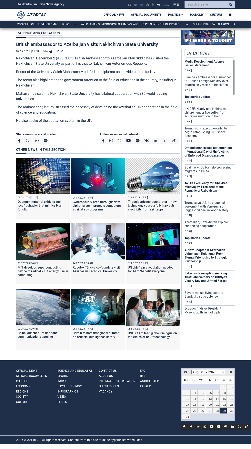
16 (231, 398)
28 (217, 410)
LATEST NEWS (198, 53)
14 (217, 398)
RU (135, 4)
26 (203, 410)
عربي (166, 4)
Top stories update (198, 97)
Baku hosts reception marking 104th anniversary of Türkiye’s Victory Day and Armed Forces (206, 277)
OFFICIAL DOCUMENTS (146, 14)
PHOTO (62, 402)
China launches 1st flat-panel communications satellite (38, 335)
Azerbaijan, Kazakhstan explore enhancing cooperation (206, 224)
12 (203, 398)
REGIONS (22, 391)
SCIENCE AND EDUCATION (39, 33)
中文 (176, 4)
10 (187, 398)
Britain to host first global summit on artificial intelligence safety (96, 335)
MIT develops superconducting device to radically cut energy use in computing (43, 271)
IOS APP (145, 386)
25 (194, 410)
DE (147, 4)
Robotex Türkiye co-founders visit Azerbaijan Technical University (96, 269)
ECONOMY (197, 14)
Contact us (108, 370)
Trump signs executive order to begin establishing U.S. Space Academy (206, 132)
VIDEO (61, 396)
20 (210, 404)
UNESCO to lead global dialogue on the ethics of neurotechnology (152, 335)
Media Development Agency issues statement (204, 63)
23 (231, 404)
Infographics (67, 391)
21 (217, 404)
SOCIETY (22, 396)
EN (141, 4)
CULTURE (216, 14)
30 (231, 410)
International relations (118, 381)
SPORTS (62, 376)
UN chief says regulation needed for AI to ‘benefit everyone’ (151, 269)
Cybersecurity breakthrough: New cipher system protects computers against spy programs (97, 205)
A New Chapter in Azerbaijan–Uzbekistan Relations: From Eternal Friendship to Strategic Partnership (206, 255)
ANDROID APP (149, 381)
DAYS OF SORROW (69, 386)
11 (194, 398)
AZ (129, 4)
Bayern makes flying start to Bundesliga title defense (204, 294)
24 (187, 410)
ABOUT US (106, 376)
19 (203, 404)
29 (224, 410)
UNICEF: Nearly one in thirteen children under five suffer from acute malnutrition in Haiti (205, 112)
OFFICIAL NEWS (114, 14)
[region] (210, 187)
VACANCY (105, 391)
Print (46, 51)
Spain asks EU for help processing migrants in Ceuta (208, 169)
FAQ (142, 370)
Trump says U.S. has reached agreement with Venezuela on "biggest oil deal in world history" (207, 206)
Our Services (109, 386)
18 (194, 404)
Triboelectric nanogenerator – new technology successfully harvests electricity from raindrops (152, 205)
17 (187, 404)
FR (153, 4)
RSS (142, 376)
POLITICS (174, 14)
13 (210, 398)
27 (210, 410)
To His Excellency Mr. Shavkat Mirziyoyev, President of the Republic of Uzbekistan (206, 186)
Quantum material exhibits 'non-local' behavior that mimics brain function (40, 205)
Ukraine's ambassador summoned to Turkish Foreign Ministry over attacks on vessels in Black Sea (208, 81)
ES (158, 4)
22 (224, 404)
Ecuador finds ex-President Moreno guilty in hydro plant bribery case (204, 312)
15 (224, 398)
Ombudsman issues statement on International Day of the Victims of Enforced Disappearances (208, 151)
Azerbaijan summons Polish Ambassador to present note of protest (119, 24)
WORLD (62, 381)
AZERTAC (64, 58)
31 (187, 416)
